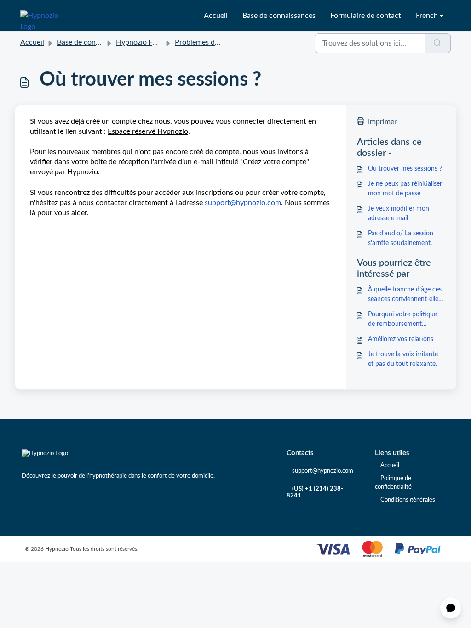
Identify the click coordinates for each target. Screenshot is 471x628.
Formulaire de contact (365, 15)
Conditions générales (407, 500)
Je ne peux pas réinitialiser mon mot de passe (405, 189)
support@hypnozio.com (322, 471)
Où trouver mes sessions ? (405, 169)
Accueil (216, 15)
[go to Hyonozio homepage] (45, 15)
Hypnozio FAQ (139, 42)
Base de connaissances (279, 15)
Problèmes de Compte (210, 42)
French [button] (427, 15)
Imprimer (382, 122)
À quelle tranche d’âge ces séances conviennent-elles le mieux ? (405, 295)
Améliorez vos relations (400, 339)
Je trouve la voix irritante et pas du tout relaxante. (403, 359)
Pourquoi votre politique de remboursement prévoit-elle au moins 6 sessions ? (402, 320)
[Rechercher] (438, 43)
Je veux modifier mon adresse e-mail (398, 214)
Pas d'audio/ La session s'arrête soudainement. (400, 238)
